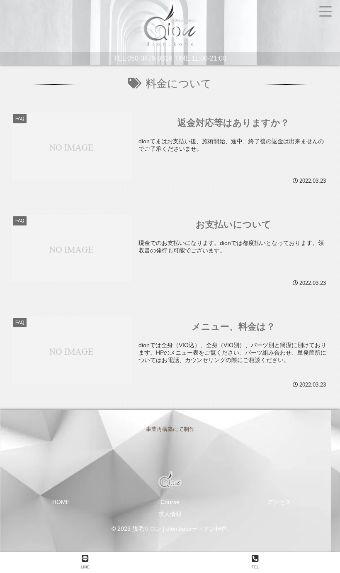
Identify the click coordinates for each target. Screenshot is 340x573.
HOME (61, 502)
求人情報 (170, 514)
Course (170, 502)
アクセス (279, 502)
